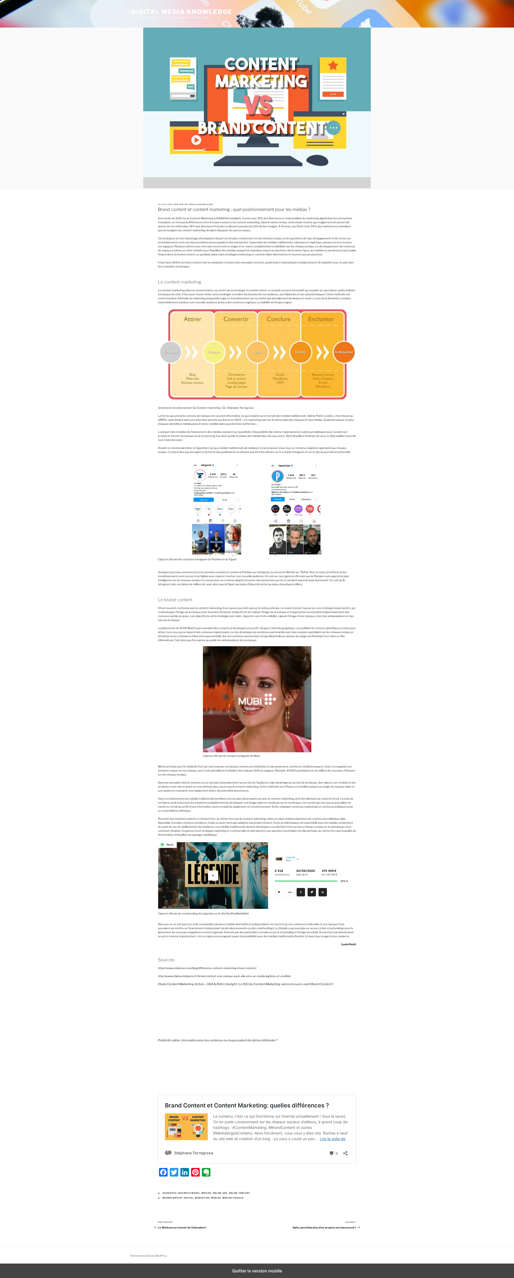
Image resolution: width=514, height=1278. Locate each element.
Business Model (189, 1193)
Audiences (169, 1193)
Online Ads (220, 1193)
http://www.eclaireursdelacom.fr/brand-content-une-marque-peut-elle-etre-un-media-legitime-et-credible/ (224, 976)
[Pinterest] (195, 1172)
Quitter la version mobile (257, 1270)
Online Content (239, 1193)
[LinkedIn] (184, 1172)
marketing (202, 1198)
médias (216, 1198)
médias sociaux (233, 1198)
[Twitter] (174, 1172)
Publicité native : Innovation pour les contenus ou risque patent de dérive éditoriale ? (217, 1040)
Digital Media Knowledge (181, 12)
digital (189, 1198)
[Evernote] (206, 1172)
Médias (206, 1193)
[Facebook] (163, 1172)
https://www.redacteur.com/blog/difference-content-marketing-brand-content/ (207, 968)
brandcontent (172, 1198)
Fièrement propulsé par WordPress (148, 1255)
